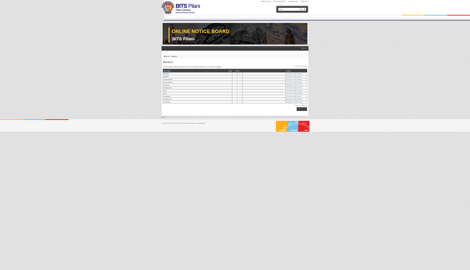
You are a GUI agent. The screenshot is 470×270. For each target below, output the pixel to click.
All (175, 67)
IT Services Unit (293, 1)
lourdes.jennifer (167, 79)
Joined (288, 71)
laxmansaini (166, 96)
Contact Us (303, 1)
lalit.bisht (165, 76)
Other (219, 67)
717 (237, 73)
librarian (166, 73)
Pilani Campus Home (279, 1)
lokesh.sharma (167, 82)
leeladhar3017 (167, 88)
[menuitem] (304, 48)
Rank (230, 71)
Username (167, 71)
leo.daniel (166, 85)
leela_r (165, 90)
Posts (237, 71)
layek (165, 93)
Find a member (168, 67)
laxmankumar (167, 99)
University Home (266, 1)
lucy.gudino (166, 102)
